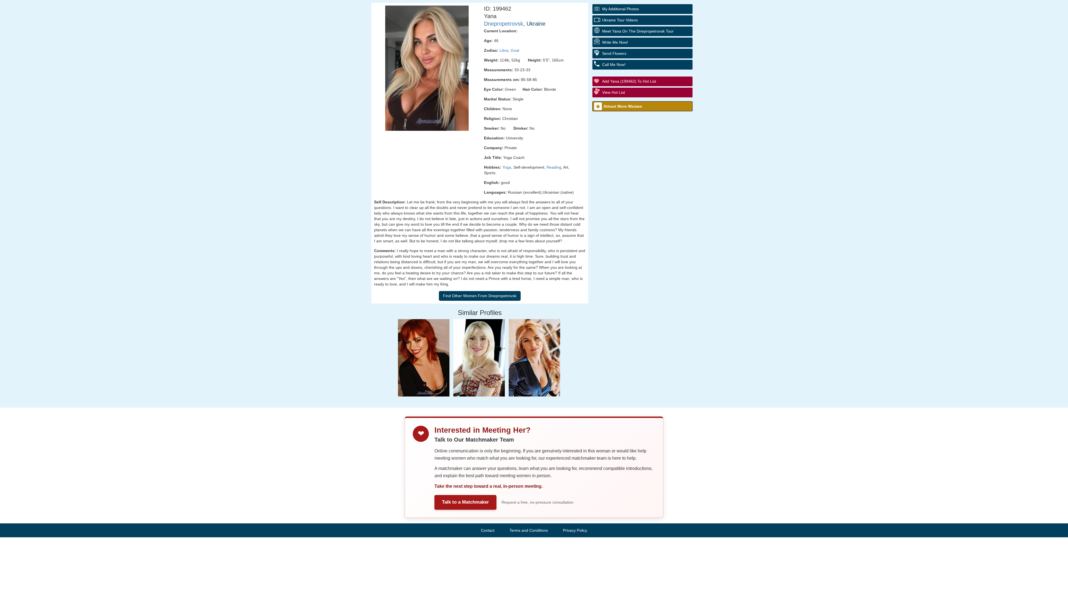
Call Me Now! (614, 64)
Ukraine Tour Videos (620, 20)
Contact (488, 530)
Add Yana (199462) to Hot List (629, 81)
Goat (515, 50)
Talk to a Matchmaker (465, 502)
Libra (504, 50)
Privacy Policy (575, 530)
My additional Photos (620, 9)
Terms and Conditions (529, 530)
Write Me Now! (615, 42)
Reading (554, 167)
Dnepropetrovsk (503, 24)
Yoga (506, 167)
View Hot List (613, 92)
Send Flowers (614, 53)
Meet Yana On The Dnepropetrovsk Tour (638, 31)
